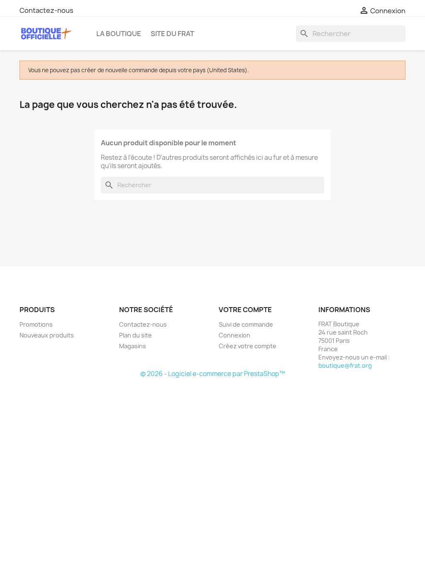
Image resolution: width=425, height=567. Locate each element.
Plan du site (135, 335)
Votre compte (245, 309)
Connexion (234, 335)
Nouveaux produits (47, 335)
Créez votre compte (247, 346)
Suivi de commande (246, 324)
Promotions (36, 324)
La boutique (118, 33)
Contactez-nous (46, 10)
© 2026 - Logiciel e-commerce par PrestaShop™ (212, 373)
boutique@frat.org (345, 365)
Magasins (132, 346)
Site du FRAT (172, 33)
